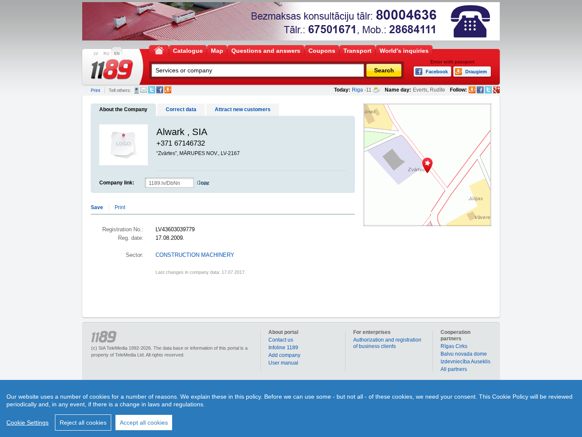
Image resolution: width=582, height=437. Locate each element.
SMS (136, 90)
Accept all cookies (144, 422)
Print (95, 90)
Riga (357, 90)
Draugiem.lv (167, 89)
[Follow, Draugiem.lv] (472, 89)
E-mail (143, 89)
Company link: (116, 183)
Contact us (280, 340)
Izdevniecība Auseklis (465, 362)
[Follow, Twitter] (488, 89)
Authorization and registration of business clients (387, 343)
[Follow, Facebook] (480, 89)
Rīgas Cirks (454, 346)
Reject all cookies (83, 422)
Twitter (151, 89)
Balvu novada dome (464, 354)
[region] (291, 408)
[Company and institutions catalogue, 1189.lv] (112, 69)
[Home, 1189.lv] (159, 50)
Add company (284, 355)
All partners (454, 369)
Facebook (159, 89)
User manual (283, 363)
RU (106, 54)
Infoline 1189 (283, 348)
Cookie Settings (27, 422)
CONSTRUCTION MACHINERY (195, 255)
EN (117, 54)
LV (96, 54)
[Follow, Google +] (496, 89)
